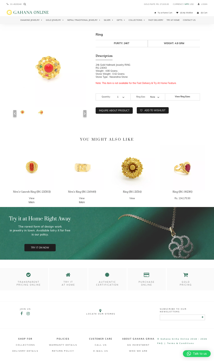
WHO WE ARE (138, 351)
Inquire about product (114, 110)
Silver (107, 20)
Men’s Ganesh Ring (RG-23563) (31, 191)
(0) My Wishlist (186, 13)
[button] (197, 353)
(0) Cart (203, 13)
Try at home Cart (165, 13)
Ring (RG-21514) (132, 191)
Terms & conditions (180, 343)
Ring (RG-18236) (182, 191)
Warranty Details (63, 345)
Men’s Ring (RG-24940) (82, 191)
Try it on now (40, 247)
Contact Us (189, 20)
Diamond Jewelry (29, 20)
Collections (135, 20)
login (204, 4)
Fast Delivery (155, 20)
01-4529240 (16, 4)
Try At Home (173, 20)
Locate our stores (100, 314)
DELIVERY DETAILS (25, 351)
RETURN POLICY (63, 351)
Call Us (101, 345)
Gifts (119, 20)
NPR (187, 4)
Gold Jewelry (53, 20)
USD (192, 4)
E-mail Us (100, 351)
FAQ (160, 343)
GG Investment (138, 345)
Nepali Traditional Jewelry (82, 20)
